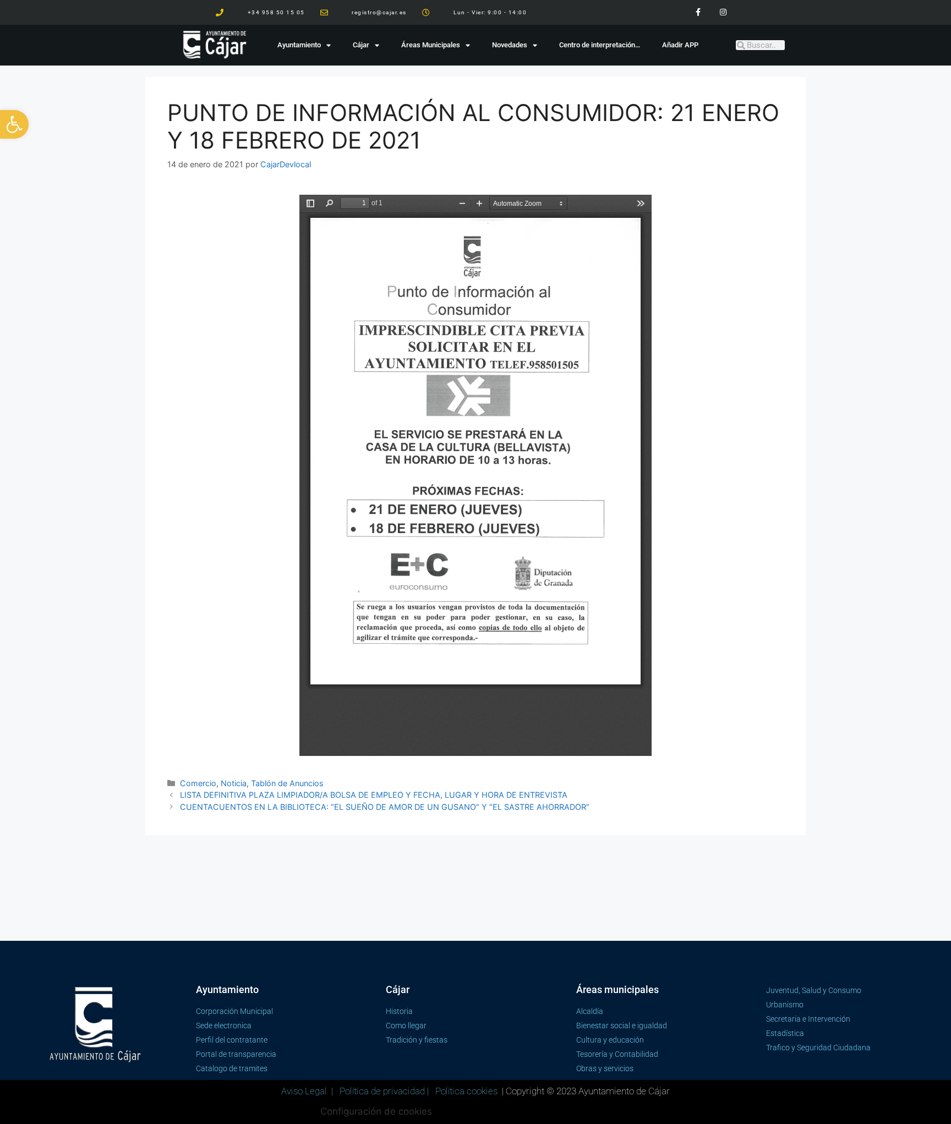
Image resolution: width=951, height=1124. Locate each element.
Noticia (234, 783)
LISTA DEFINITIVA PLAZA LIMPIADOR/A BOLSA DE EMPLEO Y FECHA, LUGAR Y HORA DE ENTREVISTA (373, 794)
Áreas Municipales (430, 45)
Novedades (509, 45)
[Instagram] (722, 12)
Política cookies (466, 1090)
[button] (14, 124)
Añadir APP (680, 45)
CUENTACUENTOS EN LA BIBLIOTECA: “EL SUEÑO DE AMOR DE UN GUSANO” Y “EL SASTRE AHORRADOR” (384, 807)
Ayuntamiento (299, 45)
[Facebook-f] (698, 12)
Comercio (198, 783)
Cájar (361, 45)
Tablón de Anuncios (287, 783)
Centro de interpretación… (599, 45)
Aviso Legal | (308, 1090)
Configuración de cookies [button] (376, 1111)
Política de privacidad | (385, 1090)
